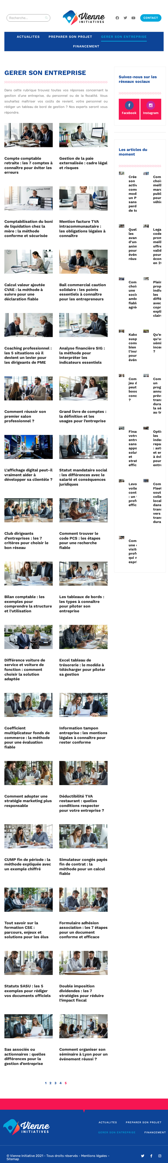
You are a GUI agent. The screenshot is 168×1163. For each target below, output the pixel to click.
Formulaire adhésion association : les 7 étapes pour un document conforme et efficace (83, 930)
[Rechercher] (46, 17)
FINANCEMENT (86, 46)
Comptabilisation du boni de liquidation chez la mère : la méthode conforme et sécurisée (28, 228)
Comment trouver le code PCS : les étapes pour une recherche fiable (79, 540)
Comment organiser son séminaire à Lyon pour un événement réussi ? (83, 1054)
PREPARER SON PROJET (70, 37)
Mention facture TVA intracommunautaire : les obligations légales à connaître (82, 228)
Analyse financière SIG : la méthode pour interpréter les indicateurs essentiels (82, 355)
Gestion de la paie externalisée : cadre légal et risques (83, 163)
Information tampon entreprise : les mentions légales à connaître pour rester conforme (83, 735)
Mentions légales (94, 1156)
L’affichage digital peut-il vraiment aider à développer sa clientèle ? (28, 475)
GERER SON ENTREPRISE (124, 37)
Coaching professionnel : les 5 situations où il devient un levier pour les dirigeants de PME (28, 355)
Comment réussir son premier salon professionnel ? (25, 416)
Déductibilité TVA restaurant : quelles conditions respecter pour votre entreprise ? (81, 803)
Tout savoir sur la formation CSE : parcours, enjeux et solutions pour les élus (26, 930)
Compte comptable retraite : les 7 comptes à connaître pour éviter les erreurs (28, 165)
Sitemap (13, 1159)
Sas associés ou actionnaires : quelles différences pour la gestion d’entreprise (25, 1056)
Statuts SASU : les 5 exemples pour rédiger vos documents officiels (27, 991)
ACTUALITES (28, 37)
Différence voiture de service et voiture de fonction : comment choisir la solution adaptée (24, 669)
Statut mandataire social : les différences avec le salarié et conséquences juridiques (83, 477)
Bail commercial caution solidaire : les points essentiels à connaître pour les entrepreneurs (82, 291)
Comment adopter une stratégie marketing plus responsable (28, 801)
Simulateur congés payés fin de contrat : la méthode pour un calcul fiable (83, 866)
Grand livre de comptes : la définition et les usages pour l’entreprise (82, 416)
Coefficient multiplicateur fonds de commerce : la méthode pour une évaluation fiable (27, 737)
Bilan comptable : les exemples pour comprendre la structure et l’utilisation (28, 603)
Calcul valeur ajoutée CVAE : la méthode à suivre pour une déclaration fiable (24, 291)
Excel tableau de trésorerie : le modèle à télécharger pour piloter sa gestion (82, 667)
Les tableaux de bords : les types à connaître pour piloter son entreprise (81, 603)
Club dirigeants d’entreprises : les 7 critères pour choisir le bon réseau (26, 540)
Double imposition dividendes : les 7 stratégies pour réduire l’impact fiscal (81, 993)
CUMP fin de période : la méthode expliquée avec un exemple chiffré (27, 864)
